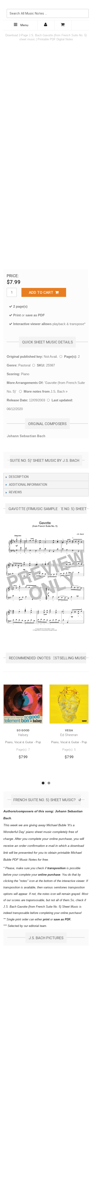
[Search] (84, 6)
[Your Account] (46, 25)
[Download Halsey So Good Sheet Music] (23, 704)
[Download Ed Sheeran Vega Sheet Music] (69, 704)
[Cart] (62, 25)
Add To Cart (42, 292)
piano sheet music (39, 832)
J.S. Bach (57, 391)
